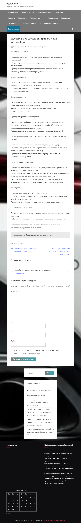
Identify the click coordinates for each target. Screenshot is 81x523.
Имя (13, 322)
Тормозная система (51, 23)
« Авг (8, 513)
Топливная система (29, 23)
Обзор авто (22, 18)
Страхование (13, 23)
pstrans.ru (12, 3)
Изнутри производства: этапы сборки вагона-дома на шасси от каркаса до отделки (39, 422)
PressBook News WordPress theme (54, 520)
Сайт (13, 341)
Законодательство (44, 12)
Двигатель (26, 12)
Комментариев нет (41, 47)
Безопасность (13, 12)
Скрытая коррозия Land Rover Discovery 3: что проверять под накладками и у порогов (39, 412)
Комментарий (17, 291)
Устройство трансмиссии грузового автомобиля (33, 270)
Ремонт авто (53, 18)
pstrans (29, 47)
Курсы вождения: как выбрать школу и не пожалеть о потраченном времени (39, 393)
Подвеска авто (35, 18)
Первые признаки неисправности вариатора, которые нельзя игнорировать (40, 402)
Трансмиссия (13, 29)
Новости (11, 18)
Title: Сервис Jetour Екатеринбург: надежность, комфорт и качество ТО (40, 432)
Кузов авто (59, 12)
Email (14, 332)
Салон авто (65, 18)
